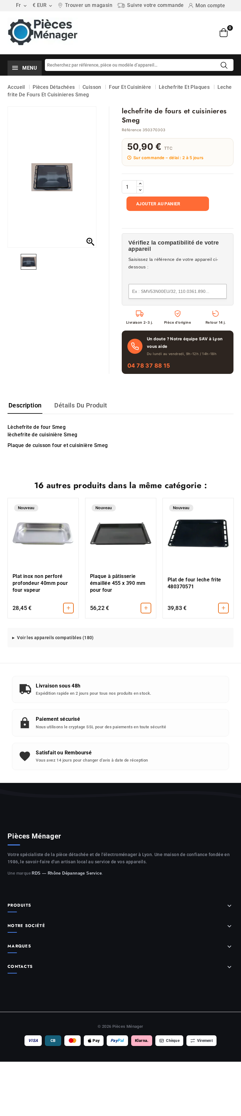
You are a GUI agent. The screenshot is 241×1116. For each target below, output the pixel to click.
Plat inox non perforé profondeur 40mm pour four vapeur (40, 583)
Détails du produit (80, 405)
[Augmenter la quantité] (140, 183)
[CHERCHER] (224, 65)
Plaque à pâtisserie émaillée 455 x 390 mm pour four (117, 583)
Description (24, 405)
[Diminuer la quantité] (140, 189)
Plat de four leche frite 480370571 (194, 583)
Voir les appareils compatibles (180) (55, 637)
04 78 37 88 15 (148, 365)
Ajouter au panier (158, 203)
